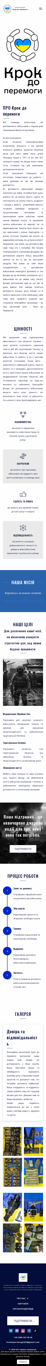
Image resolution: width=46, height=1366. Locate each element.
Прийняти (23, 1362)
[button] (23, 849)
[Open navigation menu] (40, 8)
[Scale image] (12, 1141)
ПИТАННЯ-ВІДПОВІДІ (23, 1309)
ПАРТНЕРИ (23, 1303)
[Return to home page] (15, 9)
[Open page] (23, 1277)
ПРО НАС (21, 1298)
